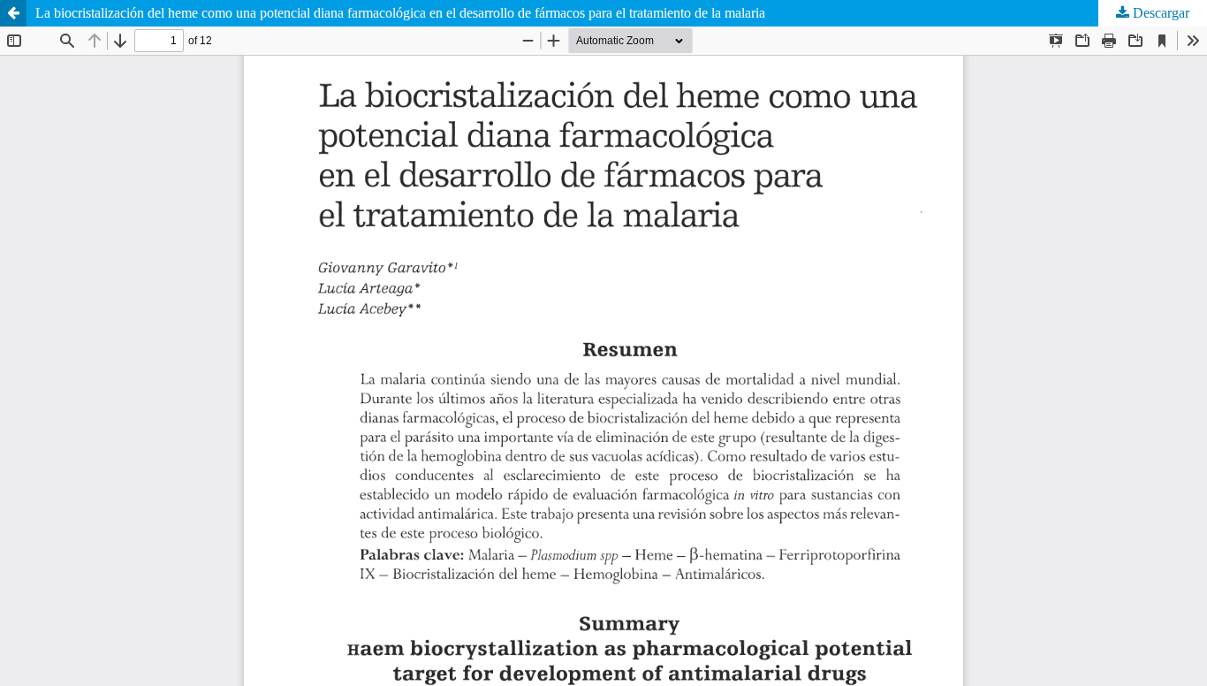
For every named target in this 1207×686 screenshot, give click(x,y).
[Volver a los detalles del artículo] (13, 13)
